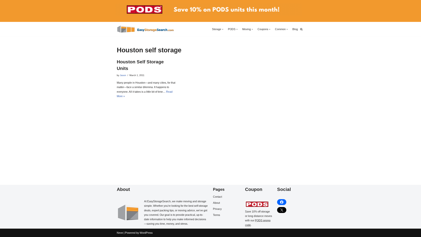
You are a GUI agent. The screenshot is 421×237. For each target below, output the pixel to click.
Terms (216, 215)
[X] (281, 210)
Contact (217, 196)
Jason (123, 75)
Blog (295, 29)
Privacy (217, 209)
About (216, 202)
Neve (120, 232)
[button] (222, 29)
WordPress (146, 232)
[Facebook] (281, 202)
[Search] (301, 29)
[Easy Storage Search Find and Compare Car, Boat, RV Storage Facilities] (145, 29)
